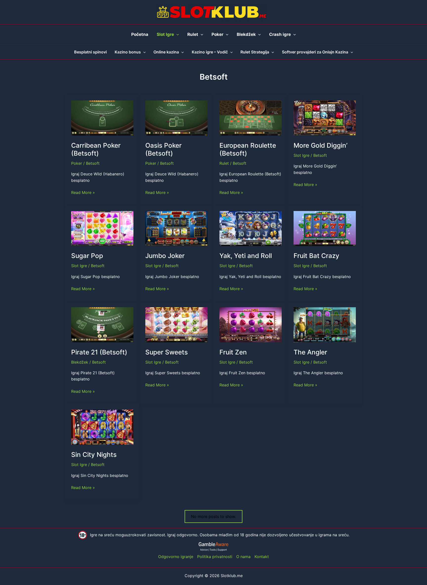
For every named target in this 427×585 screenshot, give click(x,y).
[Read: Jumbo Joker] (176, 228)
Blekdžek (79, 362)
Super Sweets (166, 352)
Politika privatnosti (214, 556)
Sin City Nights (94, 454)
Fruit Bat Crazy (316, 255)
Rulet (224, 163)
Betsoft (93, 163)
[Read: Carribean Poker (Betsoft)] (102, 117)
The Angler (310, 352)
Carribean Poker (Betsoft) (96, 149)
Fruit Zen (233, 352)
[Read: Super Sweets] (176, 324)
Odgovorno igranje (175, 556)
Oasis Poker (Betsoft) (163, 149)
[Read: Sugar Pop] (102, 228)
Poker (76, 163)
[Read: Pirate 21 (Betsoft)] (102, 324)
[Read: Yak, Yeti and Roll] (250, 228)
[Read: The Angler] (325, 324)
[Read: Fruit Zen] (250, 324)
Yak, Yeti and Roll (245, 255)
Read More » (83, 193)
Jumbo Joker (165, 255)
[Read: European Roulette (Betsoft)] (250, 117)
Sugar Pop (87, 255)
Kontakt (262, 556)
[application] (176, 34)
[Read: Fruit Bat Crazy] (325, 228)
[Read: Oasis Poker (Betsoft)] (176, 117)
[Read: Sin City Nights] (102, 426)
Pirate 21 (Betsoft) (99, 352)
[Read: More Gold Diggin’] (325, 117)
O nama (243, 556)
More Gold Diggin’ (320, 145)
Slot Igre (301, 155)
